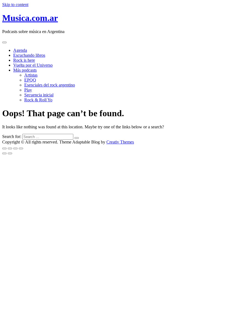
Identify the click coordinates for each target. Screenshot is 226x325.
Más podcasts (25, 70)
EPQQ (30, 80)
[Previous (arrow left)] (4, 153)
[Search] (76, 138)
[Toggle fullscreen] (15, 148)
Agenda (20, 50)
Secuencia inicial (38, 95)
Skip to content (15, 4)
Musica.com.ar (30, 18)
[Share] (10, 148)
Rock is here (24, 60)
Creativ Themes (120, 142)
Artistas (30, 75)
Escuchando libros (29, 55)
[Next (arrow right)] (10, 153)
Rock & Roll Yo (38, 100)
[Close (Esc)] (4, 148)
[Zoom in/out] (21, 148)
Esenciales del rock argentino (49, 85)
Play (28, 90)
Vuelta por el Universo (33, 65)
